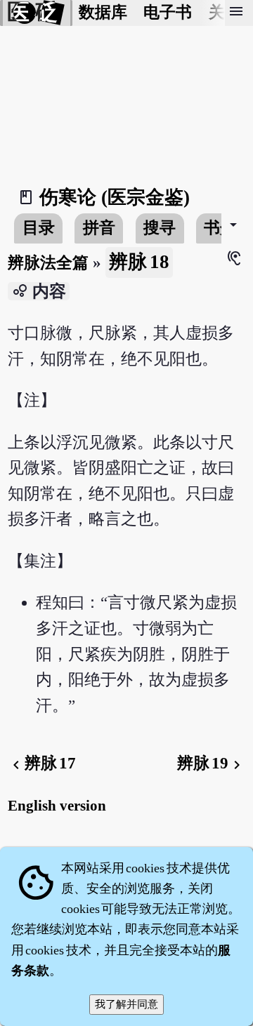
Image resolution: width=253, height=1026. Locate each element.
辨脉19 (211, 763)
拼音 (99, 227)
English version (57, 805)
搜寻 (159, 227)
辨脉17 (42, 763)
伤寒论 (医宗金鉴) (114, 197)
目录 (38, 227)
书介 (220, 227)
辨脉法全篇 (48, 263)
